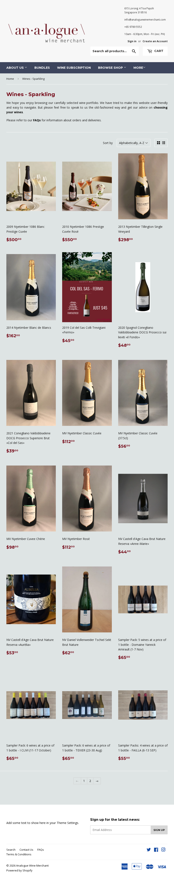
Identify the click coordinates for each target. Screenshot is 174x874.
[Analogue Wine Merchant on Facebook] (156, 850)
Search (10, 850)
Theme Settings (67, 823)
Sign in (132, 41)
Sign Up (159, 830)
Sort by (108, 143)
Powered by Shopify (19, 870)
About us (15, 68)
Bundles (42, 68)
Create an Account (155, 41)
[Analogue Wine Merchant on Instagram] (163, 850)
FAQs (40, 850)
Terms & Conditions (18, 854)
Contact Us (26, 850)
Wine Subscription (74, 68)
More (138, 68)
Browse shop (111, 68)
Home (10, 79)
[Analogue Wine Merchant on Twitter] (149, 850)
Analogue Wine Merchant (32, 865)
